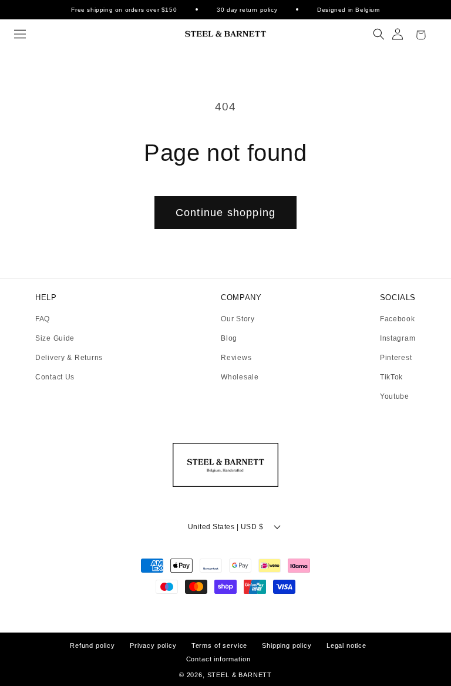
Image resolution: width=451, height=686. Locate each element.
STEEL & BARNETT (239, 674)
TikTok (391, 377)
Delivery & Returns (69, 358)
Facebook (397, 319)
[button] (20, 34)
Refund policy (92, 645)
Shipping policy (287, 645)
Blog (229, 338)
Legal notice (346, 645)
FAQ (42, 319)
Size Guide (55, 338)
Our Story (237, 319)
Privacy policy (153, 645)
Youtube (394, 396)
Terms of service (219, 645)
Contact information (218, 659)
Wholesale (239, 377)
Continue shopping (225, 212)
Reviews (236, 358)
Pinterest (396, 358)
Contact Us (55, 377)
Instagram (397, 338)
